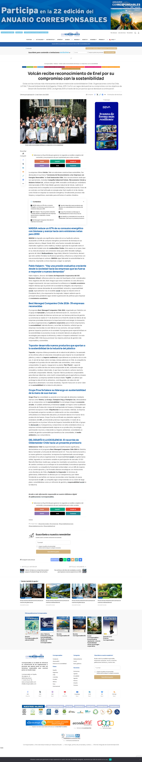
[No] (140, 759)
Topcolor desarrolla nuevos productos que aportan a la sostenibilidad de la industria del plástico (71, 207)
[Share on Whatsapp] (65, 559)
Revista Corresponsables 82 (79, 635)
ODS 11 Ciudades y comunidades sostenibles (110, 67)
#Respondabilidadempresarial (66, 524)
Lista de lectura (122, 33)
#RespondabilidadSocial (49, 526)
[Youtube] (65, 694)
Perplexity (73, 165)
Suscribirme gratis (53, 552)
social (31, 291)
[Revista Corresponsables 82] (79, 624)
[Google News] (77, 694)
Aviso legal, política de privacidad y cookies (78, 745)
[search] (135, 33)
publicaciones (36, 497)
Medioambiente (30, 67)
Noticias (24, 67)
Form (1, 748)
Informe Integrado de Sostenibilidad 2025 (106, 745)
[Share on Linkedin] (23, 168)
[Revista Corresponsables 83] (63, 624)
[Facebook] (28, 694)
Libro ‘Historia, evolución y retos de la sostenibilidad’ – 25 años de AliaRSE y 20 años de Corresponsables (47, 638)
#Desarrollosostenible (43, 524)
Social (35, 67)
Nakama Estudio (57, 745)
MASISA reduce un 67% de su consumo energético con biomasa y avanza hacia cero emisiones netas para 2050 (42, 207)
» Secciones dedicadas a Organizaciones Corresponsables (101, 48)
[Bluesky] (102, 694)
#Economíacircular (53, 524)
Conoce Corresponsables (7, 32)
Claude (42, 161)
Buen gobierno (40, 67)
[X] (40, 694)
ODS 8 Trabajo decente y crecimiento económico (54, 67)
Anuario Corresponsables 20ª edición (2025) (31, 638)
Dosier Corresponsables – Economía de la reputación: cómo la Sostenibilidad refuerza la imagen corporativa (93, 641)
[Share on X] (97, 94)
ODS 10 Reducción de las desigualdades (93, 67)
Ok (110, 759)
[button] (100, 94)
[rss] (114, 694)
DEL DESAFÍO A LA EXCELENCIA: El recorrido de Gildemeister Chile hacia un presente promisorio (71, 217)
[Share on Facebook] (95, 94)
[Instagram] (52, 694)
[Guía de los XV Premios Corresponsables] (110, 626)
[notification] (138, 33)
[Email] (23, 172)
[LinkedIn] (90, 694)
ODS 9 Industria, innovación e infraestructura (74, 67)
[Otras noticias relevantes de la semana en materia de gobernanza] (32, 591)
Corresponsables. (47, 497)
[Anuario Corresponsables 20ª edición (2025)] (32, 626)
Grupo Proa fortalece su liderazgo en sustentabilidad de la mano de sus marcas (70, 212)
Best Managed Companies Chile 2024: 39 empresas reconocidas (42, 220)
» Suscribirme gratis (109, 52)
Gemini (42, 165)
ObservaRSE (19, 32)
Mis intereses (114, 33)
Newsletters (130, 33)
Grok (57, 165)
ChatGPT (57, 161)
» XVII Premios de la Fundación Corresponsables (36, 32)
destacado (35, 425)
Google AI (73, 161)
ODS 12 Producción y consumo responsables (71, 68)
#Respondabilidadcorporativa (36, 526)
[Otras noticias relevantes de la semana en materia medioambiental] (58, 591)
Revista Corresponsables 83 (63, 635)
